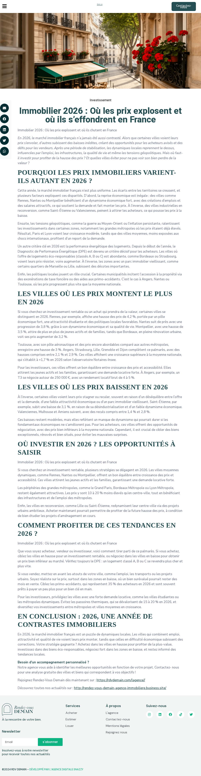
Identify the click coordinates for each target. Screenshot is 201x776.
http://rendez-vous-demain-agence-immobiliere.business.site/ (120, 688)
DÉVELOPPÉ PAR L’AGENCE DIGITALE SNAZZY (56, 769)
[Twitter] (191, 714)
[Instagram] (149, 714)
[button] (184, 6)
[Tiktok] (180, 714)
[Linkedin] (159, 714)
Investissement (100, 100)
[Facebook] (170, 714)
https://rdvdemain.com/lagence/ (120, 680)
